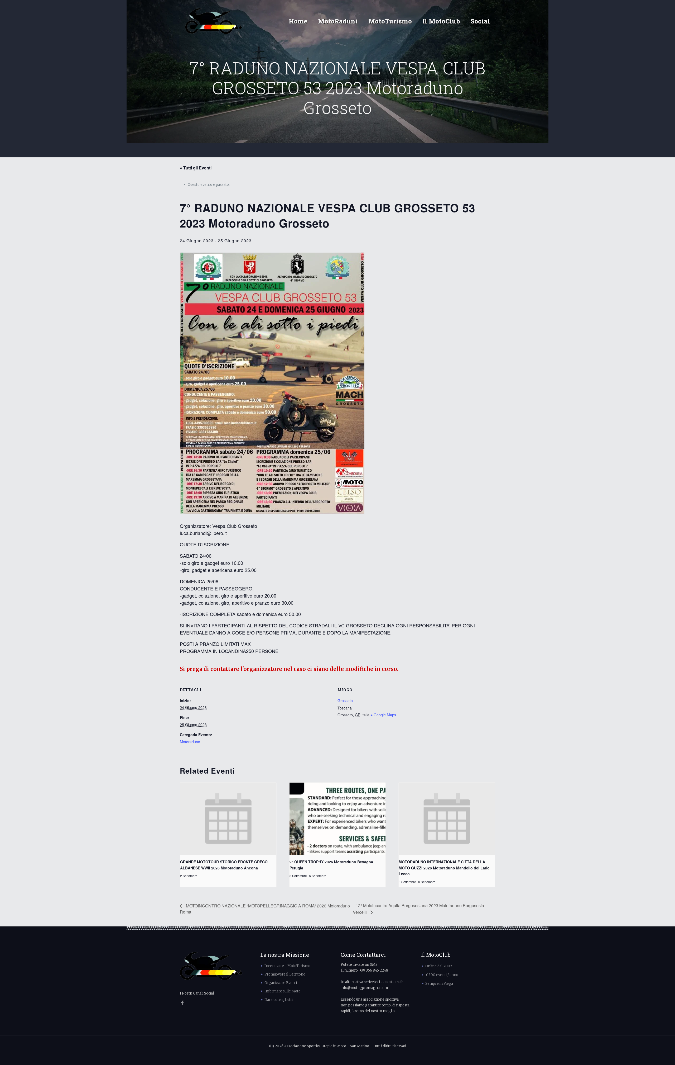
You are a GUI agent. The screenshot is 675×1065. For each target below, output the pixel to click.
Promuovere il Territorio (284, 974)
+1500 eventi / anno (441, 975)
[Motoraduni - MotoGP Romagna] (213, 21)
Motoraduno (190, 741)
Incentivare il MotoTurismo (287, 966)
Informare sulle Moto (282, 991)
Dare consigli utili (278, 999)
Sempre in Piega (439, 983)
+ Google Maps (383, 714)
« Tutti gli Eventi (195, 168)
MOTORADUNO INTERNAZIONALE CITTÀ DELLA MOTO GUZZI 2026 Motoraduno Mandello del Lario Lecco (444, 867)
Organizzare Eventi (280, 983)
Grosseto (345, 700)
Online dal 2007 (438, 966)
